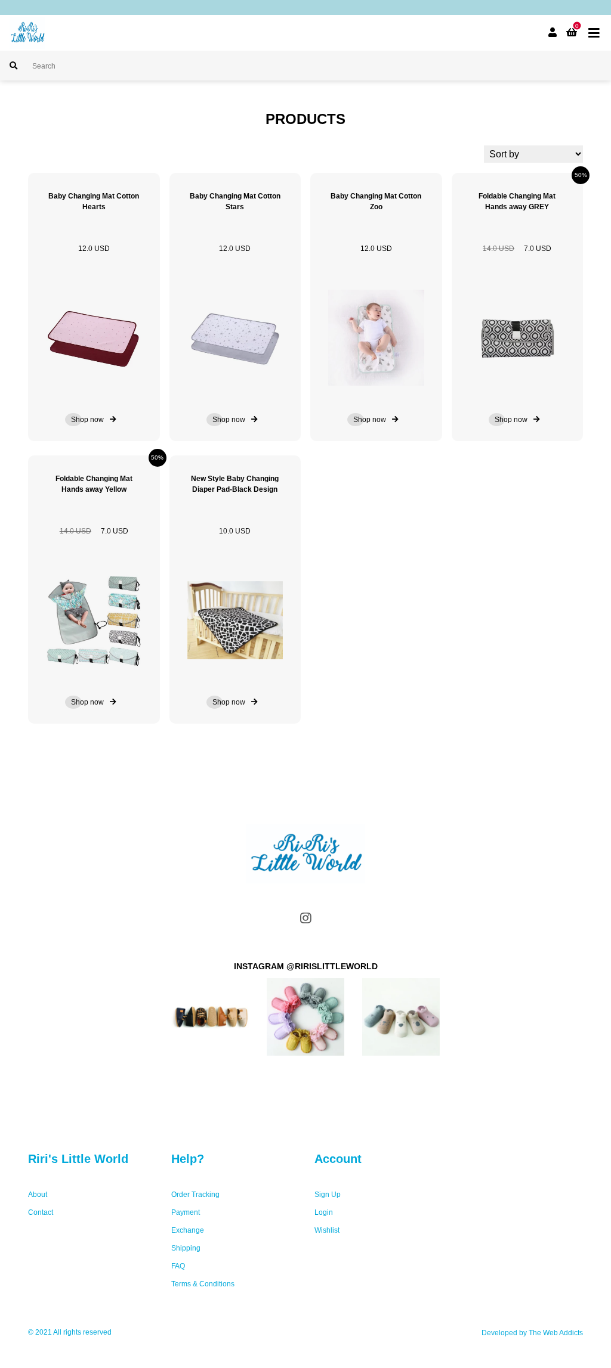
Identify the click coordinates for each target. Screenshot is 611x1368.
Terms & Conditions (202, 1284)
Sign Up (327, 1194)
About (37, 1194)
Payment (185, 1212)
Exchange (187, 1230)
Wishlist (327, 1230)
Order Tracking (195, 1194)
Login (323, 1212)
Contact (40, 1212)
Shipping (185, 1248)
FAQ (178, 1266)
